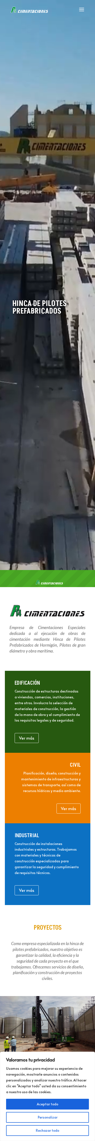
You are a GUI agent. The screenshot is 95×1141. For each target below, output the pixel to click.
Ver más (26, 738)
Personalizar (47, 1117)
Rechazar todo (47, 1130)
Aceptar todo (47, 1104)
